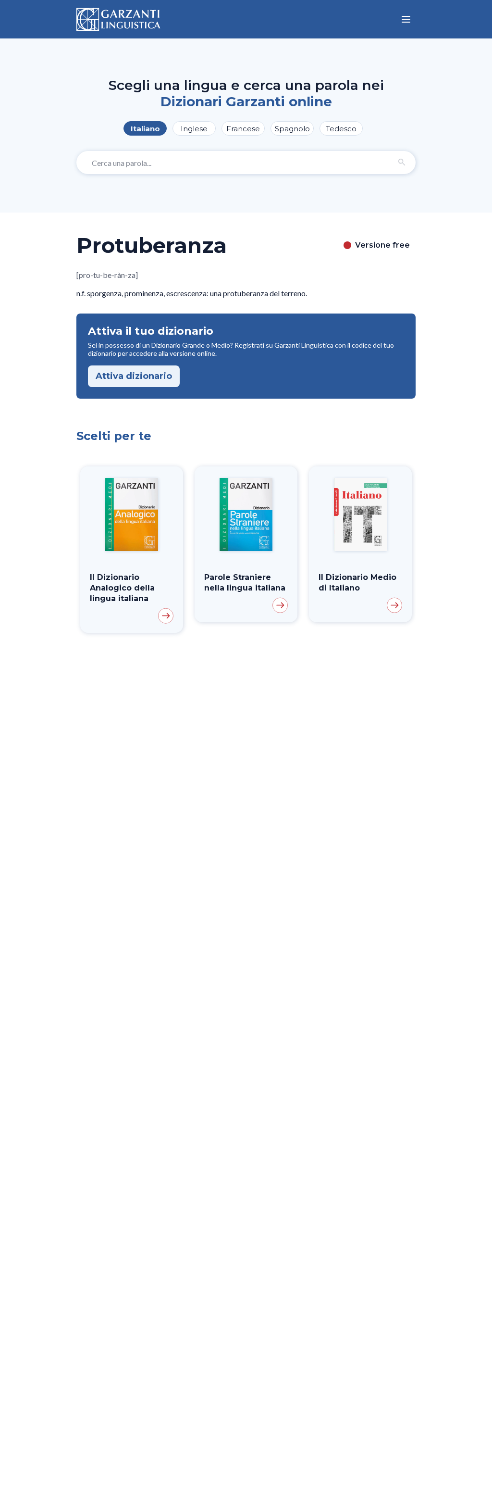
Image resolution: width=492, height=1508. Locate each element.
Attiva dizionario (134, 376)
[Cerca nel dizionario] (402, 162)
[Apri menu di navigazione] (406, 19)
